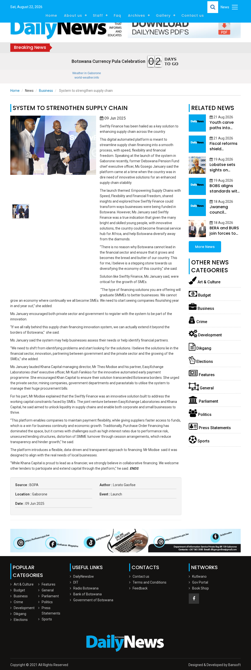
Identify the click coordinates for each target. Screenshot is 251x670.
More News (205, 246)
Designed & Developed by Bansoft (214, 665)
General (206, 388)
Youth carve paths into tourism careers (222, 130)
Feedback (140, 588)
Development (209, 335)
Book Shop (200, 588)
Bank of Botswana (87, 594)
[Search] (212, 7)
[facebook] (194, 598)
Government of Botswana (93, 600)
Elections (204, 361)
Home (51, 15)
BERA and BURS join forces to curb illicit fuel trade (224, 236)
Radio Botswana (86, 588)
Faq (117, 15)
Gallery (163, 15)
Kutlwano (199, 576)
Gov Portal (200, 582)
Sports (203, 441)
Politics (204, 414)
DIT (75, 582)
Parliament (208, 401)
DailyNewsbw (83, 576)
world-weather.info (87, 77)
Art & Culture (208, 282)
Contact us (192, 15)
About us (73, 15)
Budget (204, 295)
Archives (136, 15)
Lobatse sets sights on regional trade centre (224, 173)
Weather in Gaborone (86, 73)
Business (46, 91)
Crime (201, 321)
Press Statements (214, 427)
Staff (98, 15)
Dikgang (203, 348)
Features (206, 374)
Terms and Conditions (149, 582)
